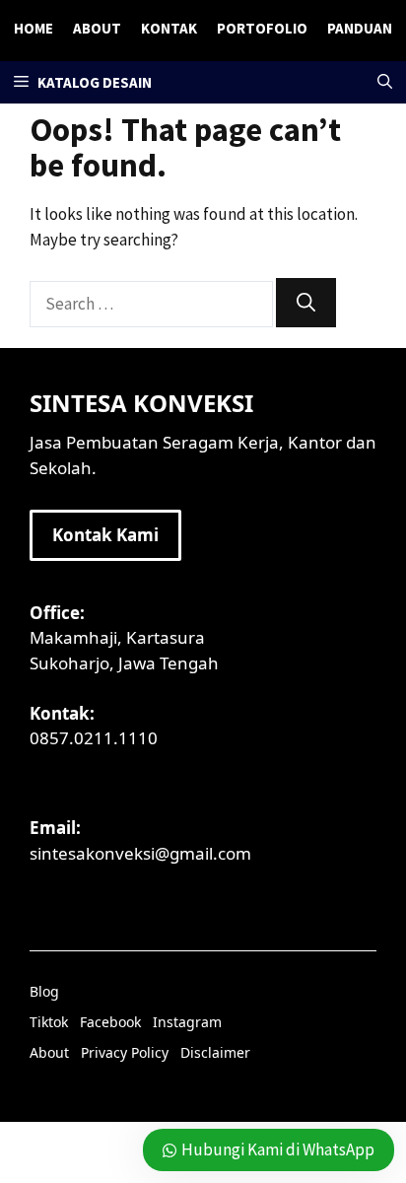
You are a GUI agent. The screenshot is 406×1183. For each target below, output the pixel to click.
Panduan (359, 28)
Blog (44, 991)
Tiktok (49, 1021)
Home (33, 28)
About (97, 28)
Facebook (110, 1021)
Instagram (187, 1021)
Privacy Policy (125, 1052)
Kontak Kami (105, 534)
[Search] (306, 303)
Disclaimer (215, 1052)
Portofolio (262, 28)
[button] (384, 82)
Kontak (169, 28)
